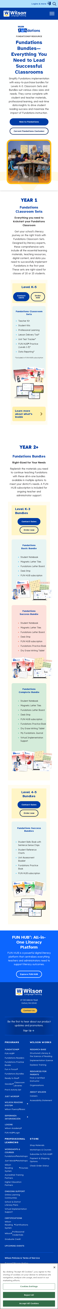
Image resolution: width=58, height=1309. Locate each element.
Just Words (12, 1096)
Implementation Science (41, 1060)
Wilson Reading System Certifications (16, 1224)
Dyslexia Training (38, 1065)
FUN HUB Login (12, 1132)
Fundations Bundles (14, 1073)
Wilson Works (40, 1042)
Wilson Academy (13, 1128)
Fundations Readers (14, 1058)
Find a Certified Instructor (37, 1079)
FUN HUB (9, 1053)
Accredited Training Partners (14, 1176)
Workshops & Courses (40, 1149)
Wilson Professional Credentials (14, 1233)
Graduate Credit (13, 1239)
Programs (12, 1042)
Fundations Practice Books (14, 1063)
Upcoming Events (14, 1246)
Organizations (37, 1085)
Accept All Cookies (29, 1303)
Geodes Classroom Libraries (15, 1084)
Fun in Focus (11, 1069)
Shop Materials (37, 1145)
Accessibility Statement (41, 1100)
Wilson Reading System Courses (16, 1168)
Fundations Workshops (16, 1156)
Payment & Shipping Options (39, 1160)
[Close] (54, 1267)
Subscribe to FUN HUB (41, 1154)
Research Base (38, 1049)
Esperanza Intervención (16, 1117)
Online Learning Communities (12, 1196)
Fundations (12, 1049)
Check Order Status (39, 1165)
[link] (15, 14)
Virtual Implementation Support (16, 1210)
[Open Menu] (49, 3)
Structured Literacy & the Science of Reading (41, 1054)
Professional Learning (15, 1140)
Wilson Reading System (16, 1104)
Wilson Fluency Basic (15, 1109)
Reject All (29, 1295)
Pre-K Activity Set (13, 1089)
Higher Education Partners (13, 1183)
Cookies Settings (29, 1286)
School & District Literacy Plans (13, 1203)
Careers (33, 1096)
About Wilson (38, 1092)
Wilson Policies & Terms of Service (22, 1258)
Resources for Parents (38, 1073)
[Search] (54, 3)
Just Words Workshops (16, 1160)
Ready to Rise (12, 1078)
